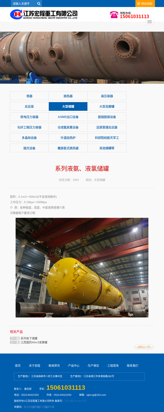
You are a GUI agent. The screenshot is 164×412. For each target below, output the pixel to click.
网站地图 (146, 3)
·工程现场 (112, 365)
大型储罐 (68, 106)
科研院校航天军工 (107, 137)
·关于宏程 (34, 365)
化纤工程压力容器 (29, 127)
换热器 (68, 96)
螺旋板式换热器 (68, 148)
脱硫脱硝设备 (107, 117)
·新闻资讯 (54, 365)
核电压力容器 (29, 117)
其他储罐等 (106, 148)
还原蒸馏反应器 (106, 127)
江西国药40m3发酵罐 (34, 342)
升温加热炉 (68, 137)
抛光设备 (29, 148)
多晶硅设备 (29, 137)
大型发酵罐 (106, 106)
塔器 (29, 96)
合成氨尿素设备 (68, 127)
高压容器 (107, 96)
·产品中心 (73, 365)
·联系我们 (132, 365)
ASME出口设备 (68, 117)
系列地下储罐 (29, 338)
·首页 (17, 365)
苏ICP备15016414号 (75, 401)
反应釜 (29, 106)
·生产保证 (93, 365)
